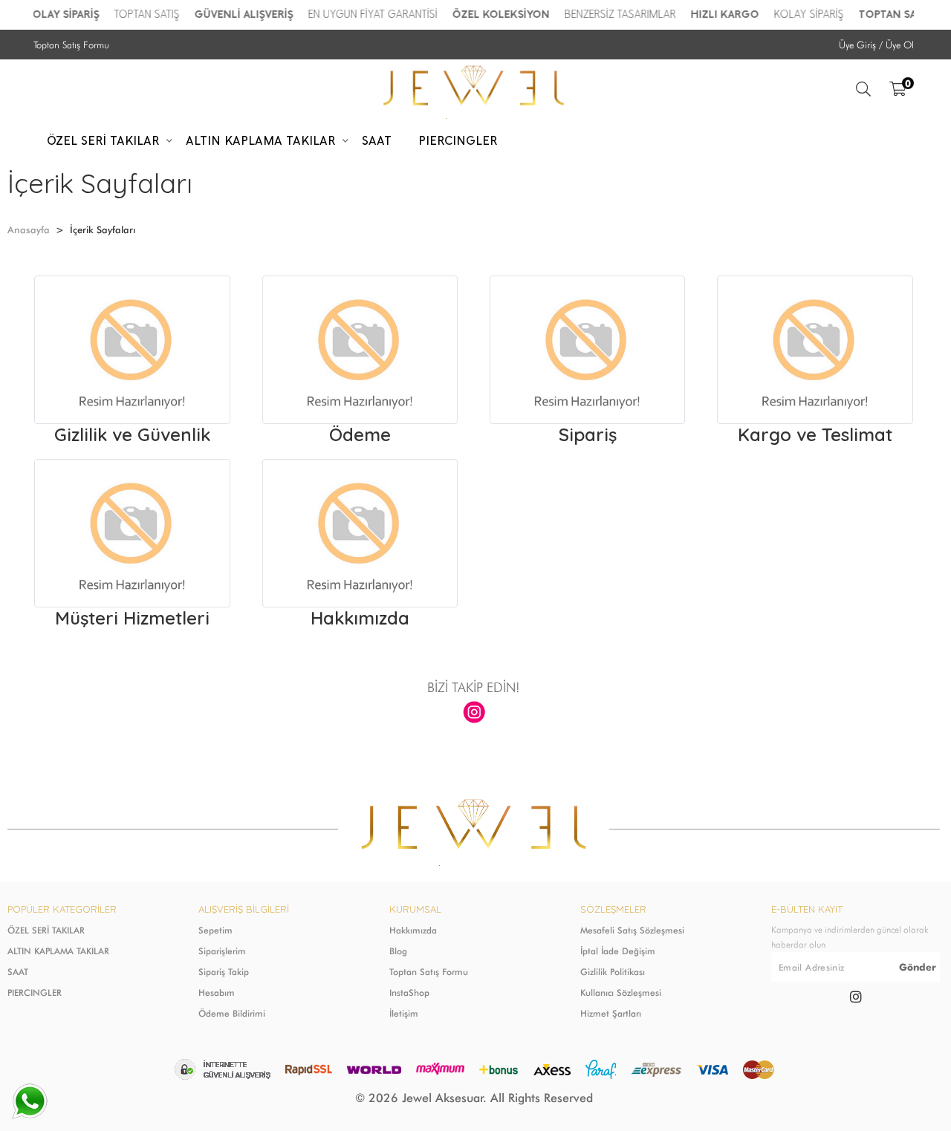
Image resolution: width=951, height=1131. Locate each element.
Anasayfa (28, 229)
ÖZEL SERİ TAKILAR (46, 930)
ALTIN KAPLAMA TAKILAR (58, 950)
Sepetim (215, 930)
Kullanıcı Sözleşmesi (620, 992)
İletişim (403, 1013)
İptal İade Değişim (617, 950)
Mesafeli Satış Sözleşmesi (632, 930)
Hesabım (216, 992)
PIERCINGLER (34, 992)
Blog (398, 950)
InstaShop (409, 992)
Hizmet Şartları (610, 1013)
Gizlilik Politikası (612, 971)
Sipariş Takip (223, 971)
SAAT (17, 971)
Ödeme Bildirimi (231, 1013)
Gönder (917, 967)
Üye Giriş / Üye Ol (876, 44)
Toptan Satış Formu (71, 44)
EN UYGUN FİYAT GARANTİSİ (366, 14)
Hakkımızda (413, 930)
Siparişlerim (222, 950)
